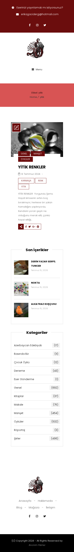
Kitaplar (36, 396)
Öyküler (25, 159)
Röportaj (36, 430)
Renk (40, 180)
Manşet (38, 153)
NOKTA (35, 282)
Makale (36, 404)
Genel (24, 153)
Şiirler (36, 438)
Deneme (36, 371)
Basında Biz (36, 354)
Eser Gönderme (36, 379)
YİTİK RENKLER (32, 167)
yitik (42, 97)
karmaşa (26, 180)
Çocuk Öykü (36, 362)
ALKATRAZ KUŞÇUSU (44, 304)
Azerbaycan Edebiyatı (36, 345)
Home (33, 97)
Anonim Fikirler (37, 545)
